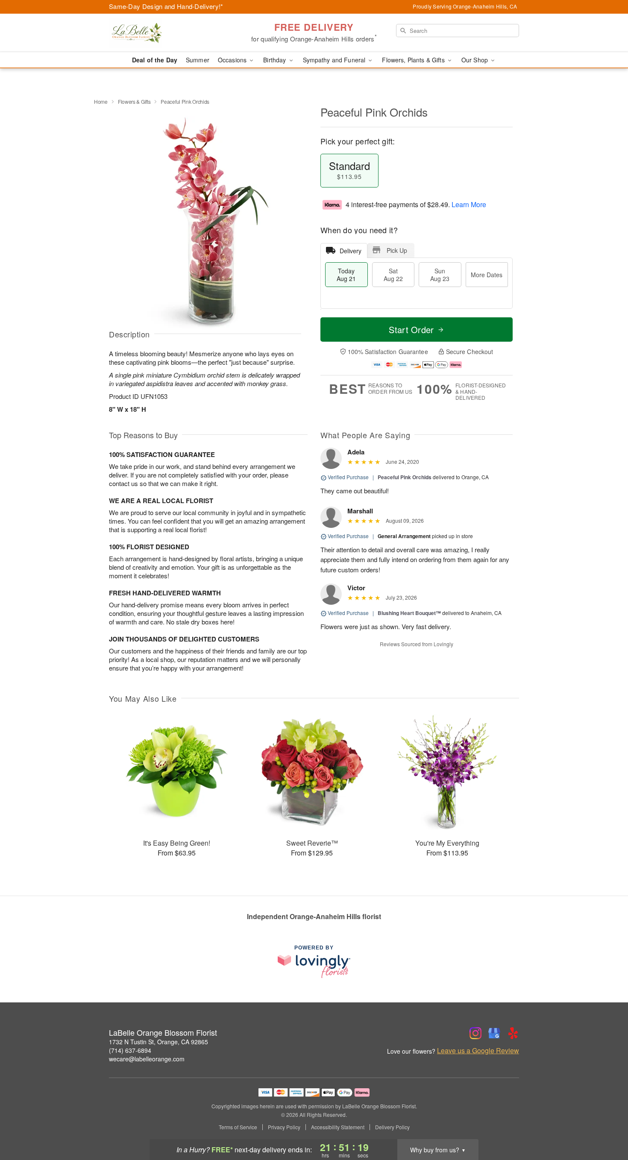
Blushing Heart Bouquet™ (409, 613)
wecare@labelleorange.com (147, 1059)
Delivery (350, 250)
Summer (197, 60)
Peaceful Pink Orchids (404, 477)
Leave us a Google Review (478, 1050)
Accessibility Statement (337, 1127)
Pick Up (397, 250)
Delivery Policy (392, 1127)
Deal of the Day (154, 60)
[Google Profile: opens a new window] (494, 1033)
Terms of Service (238, 1127)
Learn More (469, 204)
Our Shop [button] (475, 60)
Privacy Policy (284, 1127)
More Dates (486, 274)
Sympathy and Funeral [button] (335, 60)
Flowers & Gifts (134, 101)
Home (101, 101)
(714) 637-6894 (130, 1050)
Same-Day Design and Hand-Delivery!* (166, 6)
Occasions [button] (233, 60)
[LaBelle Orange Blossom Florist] (170, 33)
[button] (605, 1123)
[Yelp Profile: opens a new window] (513, 1033)
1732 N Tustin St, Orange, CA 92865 (158, 1041)
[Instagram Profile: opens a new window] (475, 1033)
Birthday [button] (275, 60)
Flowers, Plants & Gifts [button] (414, 60)
